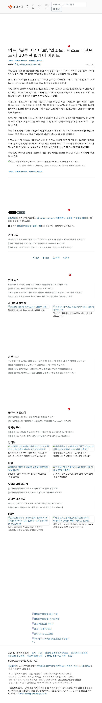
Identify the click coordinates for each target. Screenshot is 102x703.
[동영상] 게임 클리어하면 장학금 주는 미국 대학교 (30, 288)
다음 (65, 258)
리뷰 (33, 6)
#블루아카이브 (21, 60)
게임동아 (12, 218)
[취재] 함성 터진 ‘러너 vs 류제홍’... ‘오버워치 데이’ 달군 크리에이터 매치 (40, 247)
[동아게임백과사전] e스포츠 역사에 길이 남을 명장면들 (33, 488)
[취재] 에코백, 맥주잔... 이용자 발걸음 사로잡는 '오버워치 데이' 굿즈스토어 (41, 373)
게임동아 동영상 (17, 302)
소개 (34, 653)
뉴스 (27, 6)
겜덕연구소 (14, 427)
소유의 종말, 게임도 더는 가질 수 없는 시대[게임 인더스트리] (35, 507)
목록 (57, 258)
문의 (40, 653)
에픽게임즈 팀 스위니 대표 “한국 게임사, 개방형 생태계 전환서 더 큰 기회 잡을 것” (45, 292)
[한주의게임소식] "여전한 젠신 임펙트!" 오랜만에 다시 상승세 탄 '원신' (39, 421)
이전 (36, 258)
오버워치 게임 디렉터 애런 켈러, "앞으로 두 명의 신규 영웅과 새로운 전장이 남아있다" (46, 239)
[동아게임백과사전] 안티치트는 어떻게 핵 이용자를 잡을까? (34, 492)
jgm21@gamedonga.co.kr (29, 64)
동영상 (47, 6)
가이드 (40, 6)
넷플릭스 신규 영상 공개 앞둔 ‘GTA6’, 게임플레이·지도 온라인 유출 (38, 284)
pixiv (11, 513)
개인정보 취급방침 (16, 656)
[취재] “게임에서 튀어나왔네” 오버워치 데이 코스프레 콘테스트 (36, 243)
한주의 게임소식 (17, 412)
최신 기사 (13, 356)
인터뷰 (12, 442)
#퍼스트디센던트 (35, 60)
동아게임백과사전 (18, 483)
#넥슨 (11, 60)
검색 (57, 9)
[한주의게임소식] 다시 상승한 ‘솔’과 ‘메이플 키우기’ (31, 417)
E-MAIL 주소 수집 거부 (55, 656)
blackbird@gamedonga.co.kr (33, 693)
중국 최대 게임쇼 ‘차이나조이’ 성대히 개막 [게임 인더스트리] (35, 503)
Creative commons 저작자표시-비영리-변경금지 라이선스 (63, 218)
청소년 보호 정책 (34, 656)
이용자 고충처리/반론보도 (56, 653)
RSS (70, 656)
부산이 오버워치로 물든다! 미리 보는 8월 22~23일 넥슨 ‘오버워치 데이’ (40, 296)
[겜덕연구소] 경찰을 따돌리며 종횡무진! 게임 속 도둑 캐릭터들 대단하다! (40, 432)
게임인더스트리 (17, 498)
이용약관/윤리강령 (79, 653)
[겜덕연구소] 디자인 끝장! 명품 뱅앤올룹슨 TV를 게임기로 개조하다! (38, 436)
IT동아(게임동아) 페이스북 (29, 226)
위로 (46, 258)
